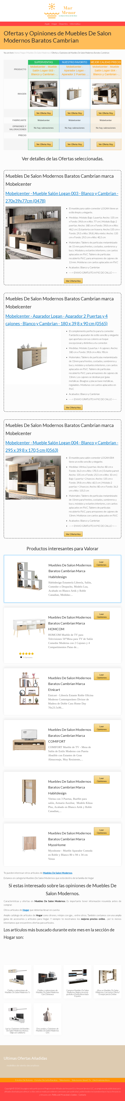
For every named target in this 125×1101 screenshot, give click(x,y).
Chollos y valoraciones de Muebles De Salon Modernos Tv (17, 991)
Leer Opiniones (101, 563)
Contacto (82, 1095)
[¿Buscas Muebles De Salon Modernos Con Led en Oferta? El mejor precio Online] (107, 976)
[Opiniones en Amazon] (26, 653)
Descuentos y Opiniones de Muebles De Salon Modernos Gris (47, 1030)
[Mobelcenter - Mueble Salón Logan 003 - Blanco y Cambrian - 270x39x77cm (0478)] (43, 94)
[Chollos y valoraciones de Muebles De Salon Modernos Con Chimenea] (47, 976)
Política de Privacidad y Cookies (64, 1095)
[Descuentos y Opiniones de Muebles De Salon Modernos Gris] (47, 1014)
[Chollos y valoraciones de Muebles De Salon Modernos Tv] (17, 976)
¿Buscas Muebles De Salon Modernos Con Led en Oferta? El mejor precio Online (108, 992)
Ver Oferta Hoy (43, 113)
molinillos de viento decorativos (23, 1065)
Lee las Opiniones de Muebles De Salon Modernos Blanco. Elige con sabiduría (17, 1030)
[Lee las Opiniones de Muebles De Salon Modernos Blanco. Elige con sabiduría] (17, 1014)
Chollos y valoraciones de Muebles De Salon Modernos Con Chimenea (47, 992)
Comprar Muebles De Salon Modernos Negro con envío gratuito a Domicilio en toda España (77, 993)
